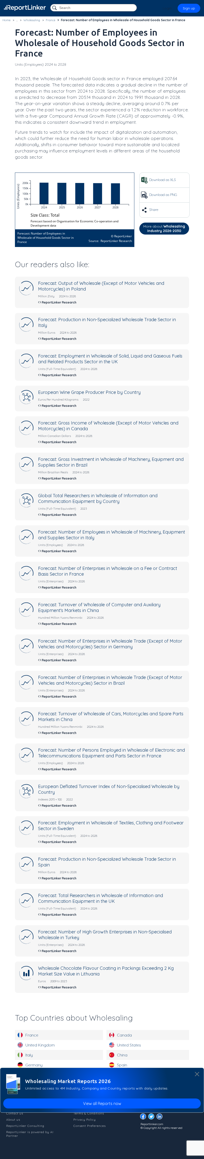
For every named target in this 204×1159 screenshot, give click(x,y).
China (122, 1054)
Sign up (189, 8)
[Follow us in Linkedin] (160, 1118)
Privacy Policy (84, 1119)
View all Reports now (102, 1103)
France (31, 1035)
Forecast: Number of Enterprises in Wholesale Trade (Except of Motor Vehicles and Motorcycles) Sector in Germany (110, 644)
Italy (29, 1054)
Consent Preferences (89, 1126)
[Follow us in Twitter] (152, 1118)
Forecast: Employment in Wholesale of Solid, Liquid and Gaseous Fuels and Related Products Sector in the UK (110, 359)
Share (153, 209)
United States (129, 1044)
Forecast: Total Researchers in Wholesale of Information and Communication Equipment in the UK (100, 898)
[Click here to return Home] (25, 7)
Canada (124, 1035)
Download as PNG (162, 194)
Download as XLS (162, 180)
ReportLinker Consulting (25, 1126)
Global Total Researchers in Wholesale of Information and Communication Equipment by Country (97, 498)
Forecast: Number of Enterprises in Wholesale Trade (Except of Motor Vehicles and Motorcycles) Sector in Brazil (110, 680)
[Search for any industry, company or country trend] (55, 8)
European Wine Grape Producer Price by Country (89, 392)
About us (13, 1119)
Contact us (14, 1113)
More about (164, 228)
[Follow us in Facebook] (144, 1118)
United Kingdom (40, 1044)
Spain (122, 1064)
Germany (34, 1064)
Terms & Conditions (88, 1113)
